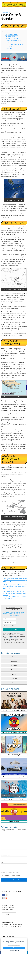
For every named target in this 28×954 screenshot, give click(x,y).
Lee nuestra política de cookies (14, 945)
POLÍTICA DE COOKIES (7, 909)
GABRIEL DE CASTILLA (11, 39)
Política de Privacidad (15, 637)
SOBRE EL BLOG (6, 914)
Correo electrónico (6, 855)
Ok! (14, 947)
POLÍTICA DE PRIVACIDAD (8, 907)
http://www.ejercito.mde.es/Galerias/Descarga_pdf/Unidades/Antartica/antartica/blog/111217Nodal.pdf (15, 586)
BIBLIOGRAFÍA (9, 48)
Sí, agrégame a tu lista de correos (11, 875)
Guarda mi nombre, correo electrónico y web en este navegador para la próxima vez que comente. (12, 872)
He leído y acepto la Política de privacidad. (14, 625)
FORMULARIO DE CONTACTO (9, 912)
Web (2, 862)
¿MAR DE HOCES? (10, 37)
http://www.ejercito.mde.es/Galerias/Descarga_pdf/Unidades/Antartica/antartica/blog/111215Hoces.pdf (15, 580)
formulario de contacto (8, 643)
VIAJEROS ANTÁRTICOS (11, 35)
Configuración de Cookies (14, 950)
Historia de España (5, 12)
